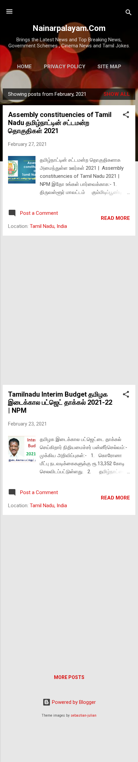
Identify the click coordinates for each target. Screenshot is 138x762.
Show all (117, 94)
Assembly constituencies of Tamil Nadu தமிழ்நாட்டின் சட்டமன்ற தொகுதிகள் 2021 (60, 123)
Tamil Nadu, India (48, 226)
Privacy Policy (64, 67)
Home (24, 67)
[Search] (129, 13)
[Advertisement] (69, 310)
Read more (115, 218)
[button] (126, 116)
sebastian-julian (83, 715)
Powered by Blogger (73, 702)
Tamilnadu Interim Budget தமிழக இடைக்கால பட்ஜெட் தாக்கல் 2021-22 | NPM (60, 402)
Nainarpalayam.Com (69, 28)
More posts (69, 677)
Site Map (109, 67)
